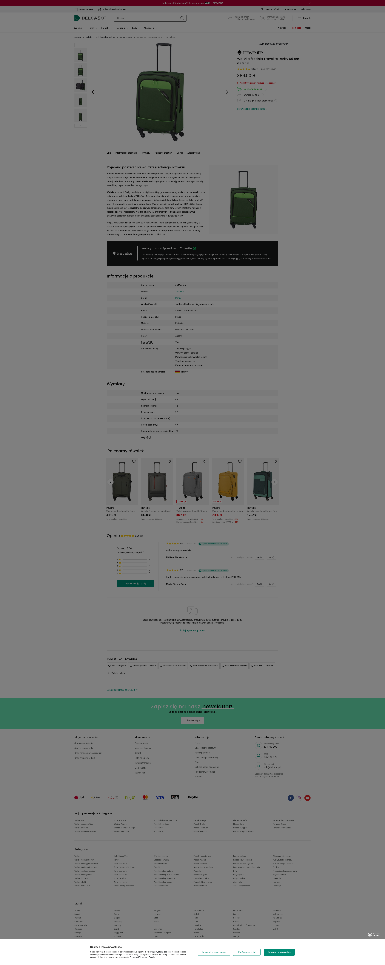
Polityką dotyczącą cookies (159, 952)
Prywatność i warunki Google (142, 957)
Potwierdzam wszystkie (279, 952)
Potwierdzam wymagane (214, 952)
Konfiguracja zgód (247, 952)
